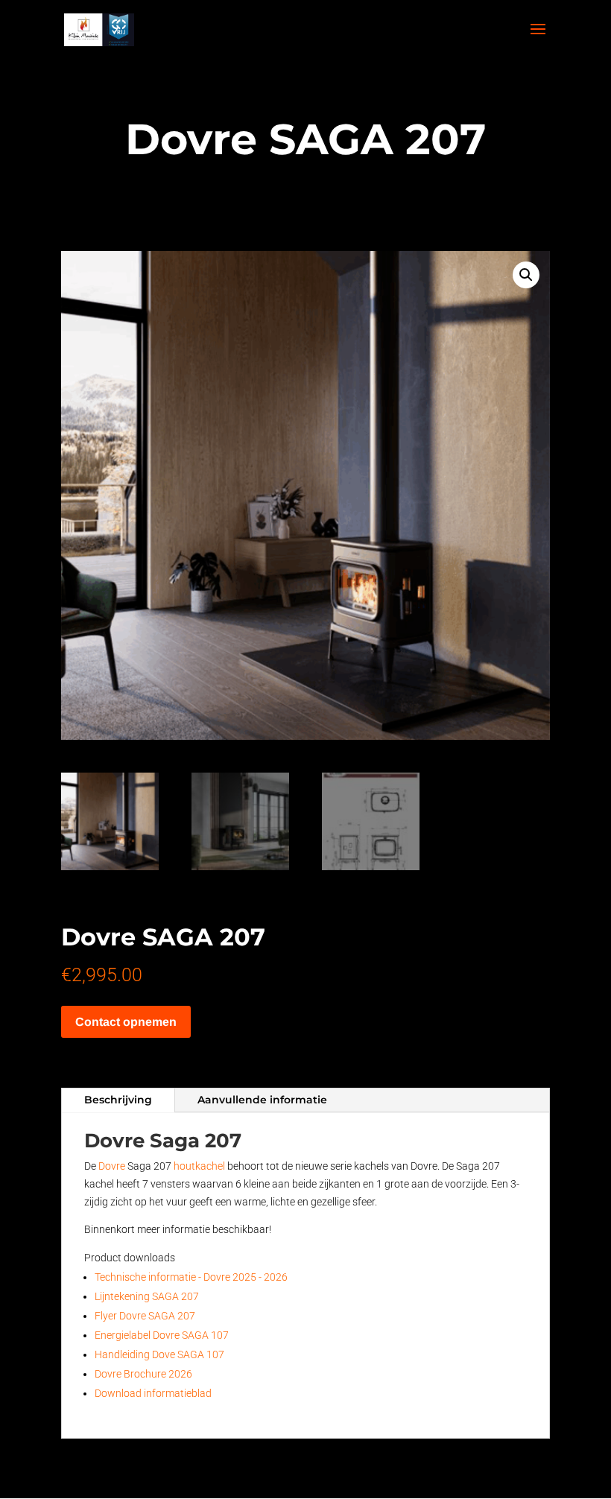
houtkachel (199, 1166)
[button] (526, 275)
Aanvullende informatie (262, 1099)
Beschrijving (118, 1099)
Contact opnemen (126, 1021)
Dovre (111, 1166)
